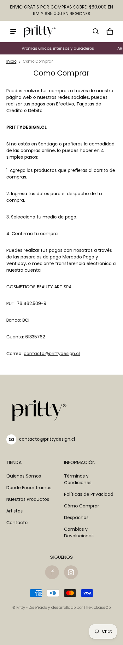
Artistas (14, 511)
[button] (96, 31)
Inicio (11, 61)
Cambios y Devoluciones (79, 532)
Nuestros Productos (27, 499)
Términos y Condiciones (77, 479)
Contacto (17, 522)
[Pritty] (40, 31)
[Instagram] (71, 572)
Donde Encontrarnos (28, 487)
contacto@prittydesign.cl (52, 353)
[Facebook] (52, 572)
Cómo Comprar (81, 506)
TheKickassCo (97, 607)
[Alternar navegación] (13, 31)
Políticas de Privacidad (88, 494)
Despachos (76, 517)
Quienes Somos (23, 476)
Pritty (20, 607)
